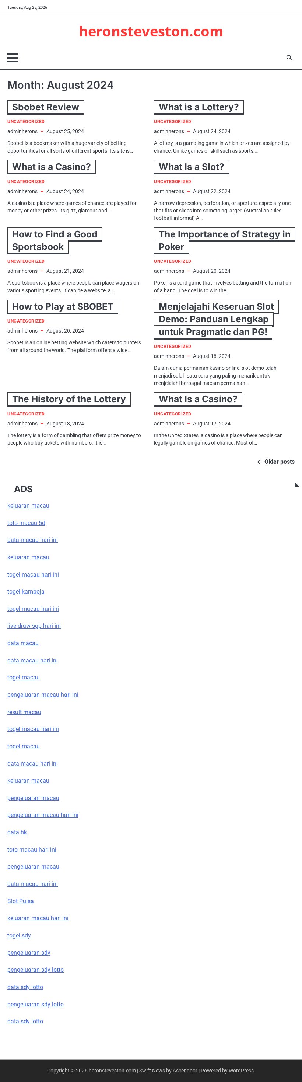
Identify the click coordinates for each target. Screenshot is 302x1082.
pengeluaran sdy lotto (35, 1004)
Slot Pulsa (20, 901)
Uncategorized (26, 122)
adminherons (22, 131)
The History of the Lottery (69, 398)
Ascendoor (185, 1071)
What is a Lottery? (199, 106)
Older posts (279, 461)
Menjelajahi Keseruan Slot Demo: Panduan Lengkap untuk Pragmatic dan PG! (216, 319)
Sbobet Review (45, 106)
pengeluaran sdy (28, 953)
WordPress (241, 1071)
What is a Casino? (51, 166)
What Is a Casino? (198, 398)
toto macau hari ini (31, 849)
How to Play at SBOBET (62, 306)
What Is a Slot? (191, 166)
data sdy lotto (25, 1021)
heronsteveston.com (151, 31)
